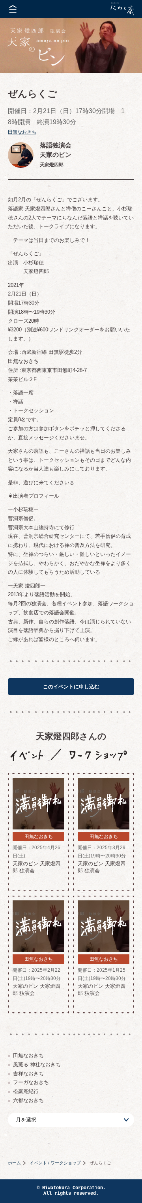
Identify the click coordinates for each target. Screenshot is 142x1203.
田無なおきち (22, 132)
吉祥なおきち (28, 1074)
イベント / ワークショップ (55, 1162)
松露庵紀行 (26, 1091)
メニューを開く (13, 9)
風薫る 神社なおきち (37, 1064)
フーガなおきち (31, 1082)
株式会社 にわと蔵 (122, 8)
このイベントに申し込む (71, 687)
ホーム (14, 1162)
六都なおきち (28, 1100)
